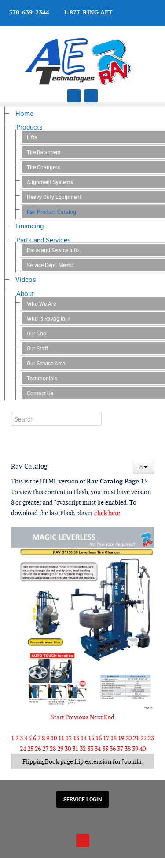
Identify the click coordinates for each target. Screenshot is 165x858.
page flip (72, 761)
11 (61, 738)
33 (90, 749)
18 (113, 738)
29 (60, 749)
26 (38, 749)
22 (143, 738)
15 (91, 738)
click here (107, 513)
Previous (76, 717)
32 (83, 749)
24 (23, 749)
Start (57, 717)
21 (136, 738)
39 (135, 749)
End (109, 717)
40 (142, 749)
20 (128, 738)
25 (30, 749)
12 (69, 738)
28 (53, 749)
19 (121, 738)
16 (98, 738)
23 (151, 738)
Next (96, 717)
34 (98, 749)
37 (120, 749)
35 (105, 749)
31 (75, 749)
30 (68, 749)
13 (76, 738)
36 (113, 749)
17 (106, 738)
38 (128, 749)
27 (45, 749)
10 (54, 738)
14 (84, 738)
